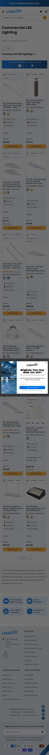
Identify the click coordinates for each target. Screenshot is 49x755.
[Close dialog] (46, 363)
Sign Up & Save (32, 387)
